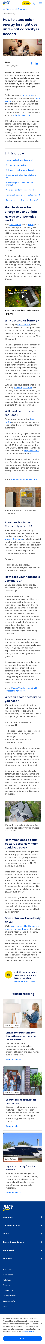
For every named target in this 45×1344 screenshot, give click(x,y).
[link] (11, 1208)
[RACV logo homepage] (6, 3)
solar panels (15, 225)
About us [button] (7, 1258)
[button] (23, 296)
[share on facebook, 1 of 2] (31, 63)
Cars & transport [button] (11, 1225)
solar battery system (22, 115)
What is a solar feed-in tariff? (25, 479)
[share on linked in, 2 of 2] (36, 63)
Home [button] (6, 1233)
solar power (28, 95)
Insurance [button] (8, 1217)
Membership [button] (9, 1250)
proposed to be (31, 451)
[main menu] (40, 3)
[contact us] (34, 3)
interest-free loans (14, 539)
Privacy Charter (28, 1332)
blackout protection (23, 388)
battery (31, 225)
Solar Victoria (23, 325)
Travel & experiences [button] (13, 1242)
